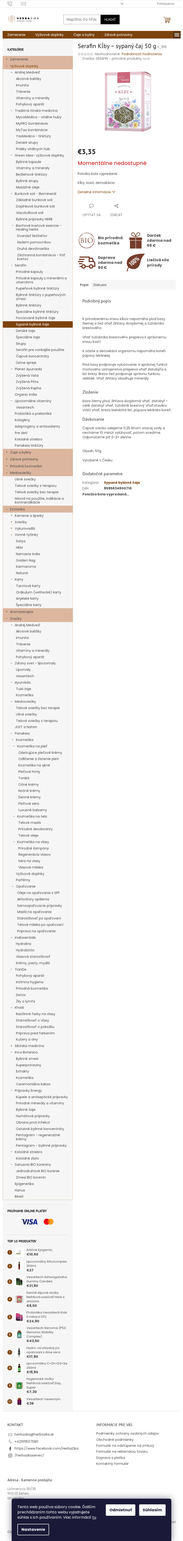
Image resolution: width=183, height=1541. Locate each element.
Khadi (19, 1007)
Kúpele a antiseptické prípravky (42, 1097)
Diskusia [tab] (100, 284)
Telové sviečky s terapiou (35, 485)
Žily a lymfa (25, 1001)
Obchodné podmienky (115, 1439)
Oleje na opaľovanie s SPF (38, 892)
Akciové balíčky (28, 78)
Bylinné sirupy (27, 180)
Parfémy (23, 880)
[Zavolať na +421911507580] (14, 3)
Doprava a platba (110, 1457)
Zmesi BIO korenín (31, 1177)
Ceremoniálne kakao (33, 1084)
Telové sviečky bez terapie (37, 492)
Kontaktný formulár (112, 1463)
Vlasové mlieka (30, 867)
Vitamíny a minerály (33, 98)
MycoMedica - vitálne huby (38, 117)
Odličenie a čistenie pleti (38, 758)
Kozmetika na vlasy (33, 842)
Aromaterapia (21, 611)
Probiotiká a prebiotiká (33, 413)
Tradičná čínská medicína (36, 110)
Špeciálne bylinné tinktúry (37, 311)
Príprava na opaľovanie (36, 931)
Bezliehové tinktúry (31, 174)
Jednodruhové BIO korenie (38, 1171)
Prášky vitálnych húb (33, 149)
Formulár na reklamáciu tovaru (122, 1451)
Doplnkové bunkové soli (35, 206)
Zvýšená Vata (27, 375)
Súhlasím (152, 1510)
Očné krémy (28, 784)
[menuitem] (16, 35)
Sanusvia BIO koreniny (33, 1164)
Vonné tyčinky (26, 534)
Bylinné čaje (26, 1109)
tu (94, 1517)
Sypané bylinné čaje (32, 324)
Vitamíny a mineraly (33, 168)
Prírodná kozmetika (26, 466)
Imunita (22, 85)
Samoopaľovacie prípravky (39, 905)
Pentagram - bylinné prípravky (41, 1145)
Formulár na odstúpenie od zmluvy (125, 1445)
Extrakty (22, 1071)
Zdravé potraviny (24, 459)
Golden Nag (25, 560)
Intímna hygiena (29, 982)
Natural (22, 573)
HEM (19, 547)
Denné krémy (29, 797)
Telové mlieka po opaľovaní (40, 924)
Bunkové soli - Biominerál (35, 193)
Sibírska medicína (29, 1045)
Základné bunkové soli (34, 200)
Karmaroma (26, 566)
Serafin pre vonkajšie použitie (40, 349)
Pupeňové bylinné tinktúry (37, 288)
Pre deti (21, 432)
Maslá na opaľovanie (34, 911)
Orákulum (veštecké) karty (38, 592)
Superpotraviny (28, 1065)
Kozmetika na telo (32, 816)
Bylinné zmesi (27, 1058)
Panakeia (22, 733)
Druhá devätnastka (33, 248)
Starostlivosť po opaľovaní (39, 918)
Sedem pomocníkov (34, 242)
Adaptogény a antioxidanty (37, 426)
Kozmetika (24, 695)
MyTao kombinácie (32, 130)
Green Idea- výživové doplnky (39, 155)
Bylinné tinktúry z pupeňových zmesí (41, 296)
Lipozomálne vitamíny (33, 401)
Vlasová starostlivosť (33, 956)
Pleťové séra (28, 803)
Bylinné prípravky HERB (34, 219)
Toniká (23, 778)
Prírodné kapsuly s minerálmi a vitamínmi (41, 280)
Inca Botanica (26, 1052)
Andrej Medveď (27, 72)
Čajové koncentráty (32, 356)
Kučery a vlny (27, 1039)
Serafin (20, 265)
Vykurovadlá (25, 528)
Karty (19, 579)
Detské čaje (25, 330)
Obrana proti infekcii (33, 1122)
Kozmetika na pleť (32, 746)
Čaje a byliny (20, 452)
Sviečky (21, 522)
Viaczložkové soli (29, 212)
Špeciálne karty (28, 605)
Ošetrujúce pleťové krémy (40, 752)
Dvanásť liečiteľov (32, 235)
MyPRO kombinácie (32, 123)
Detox (21, 995)
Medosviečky (20, 472)
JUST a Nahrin (26, 727)
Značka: (116, 58)
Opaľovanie (26, 886)
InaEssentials (25, 937)
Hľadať (110, 19)
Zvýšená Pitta (27, 381)
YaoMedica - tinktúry (33, 136)
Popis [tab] (84, 284)
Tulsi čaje (23, 689)
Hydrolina (23, 943)
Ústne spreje (26, 362)
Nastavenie (33, 1529)
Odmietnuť (120, 1510)
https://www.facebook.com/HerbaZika (46, 1448)
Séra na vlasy (29, 861)
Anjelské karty (27, 598)
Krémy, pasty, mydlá (33, 963)
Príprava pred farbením (35, 1033)
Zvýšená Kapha (28, 388)
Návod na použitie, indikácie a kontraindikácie (39, 500)
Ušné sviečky (25, 479)
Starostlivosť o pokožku (35, 1026)
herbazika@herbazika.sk (34, 1434)
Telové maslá (29, 822)
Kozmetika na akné (34, 765)
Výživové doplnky (24, 66)
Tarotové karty (28, 585)
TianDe (20, 969)
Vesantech (25, 407)
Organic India (26, 394)
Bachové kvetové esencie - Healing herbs (39, 227)
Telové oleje (28, 835)
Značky (16, 618)
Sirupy (21, 343)
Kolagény (22, 420)
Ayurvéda (22, 682)
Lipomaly (23, 669)
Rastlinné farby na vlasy (35, 1014)
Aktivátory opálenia (33, 899)
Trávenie (23, 91)
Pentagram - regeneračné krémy (38, 1137)
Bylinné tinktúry (28, 305)
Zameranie (19, 59)
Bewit (19, 1196)
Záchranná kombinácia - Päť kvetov (41, 257)
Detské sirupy (27, 142)
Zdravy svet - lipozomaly (35, 663)
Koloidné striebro (28, 439)
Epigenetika (24, 1183)
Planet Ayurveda (28, 369)
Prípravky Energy (28, 1090)
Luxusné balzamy (32, 810)
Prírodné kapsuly (29, 271)
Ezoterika (17, 509)
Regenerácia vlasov (34, 854)
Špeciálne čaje (28, 337)
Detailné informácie (94, 192)
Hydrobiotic (25, 950)
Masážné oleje (28, 187)
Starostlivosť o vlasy (32, 1020)
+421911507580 (26, 1441)
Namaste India (28, 554)
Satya (20, 541)
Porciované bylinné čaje (35, 318)
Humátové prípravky (33, 1116)
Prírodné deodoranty (35, 829)
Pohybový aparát (30, 104)
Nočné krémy (29, 790)
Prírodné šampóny (33, 848)
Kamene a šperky (29, 515)
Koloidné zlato (27, 1158)
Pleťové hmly (29, 771)
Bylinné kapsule (28, 161)
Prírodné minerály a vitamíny (40, 1103)
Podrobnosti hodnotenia (142, 54)
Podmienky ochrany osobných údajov (127, 1433)
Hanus (20, 1190)
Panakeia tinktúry (29, 445)
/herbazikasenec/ (29, 1455)
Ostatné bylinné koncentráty (40, 1128)
